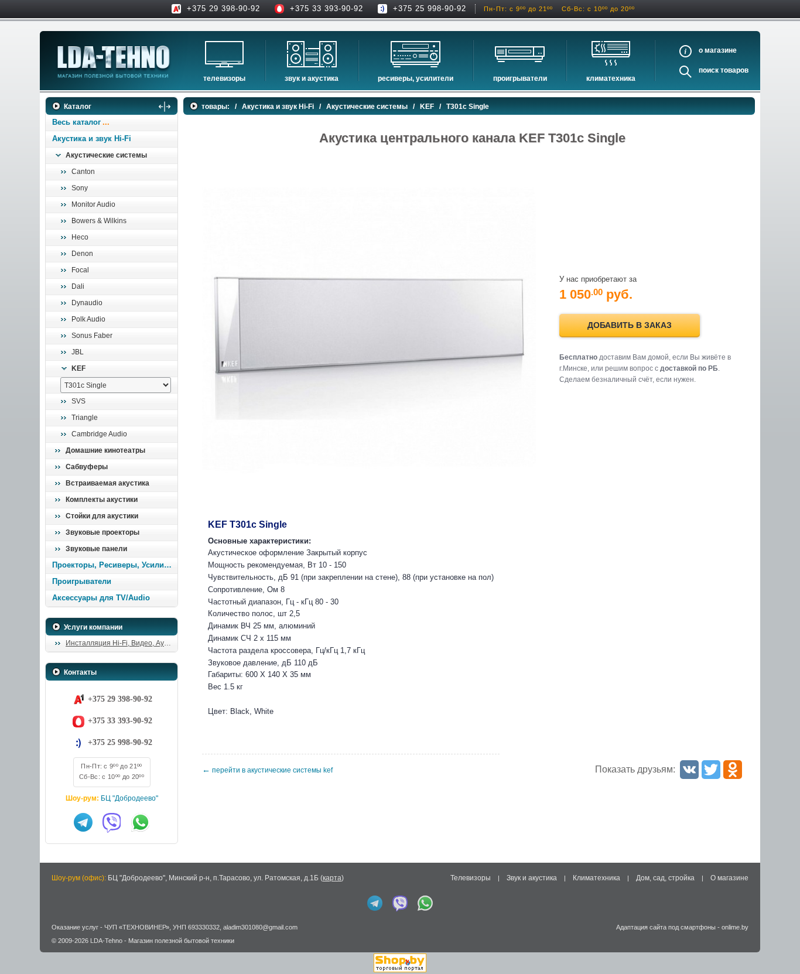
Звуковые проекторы (102, 532)
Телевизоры (224, 78)
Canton (83, 172)
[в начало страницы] (776, 938)
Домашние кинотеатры (105, 450)
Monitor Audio (93, 204)
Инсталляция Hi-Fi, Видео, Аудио (121, 643)
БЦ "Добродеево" (129, 798)
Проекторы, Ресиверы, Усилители (114, 565)
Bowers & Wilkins (99, 221)
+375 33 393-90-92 (326, 8)
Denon (82, 254)
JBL (77, 352)
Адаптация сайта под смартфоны (666, 927)
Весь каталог (76, 122)
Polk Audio (88, 319)
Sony (79, 188)
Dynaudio (86, 303)
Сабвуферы (87, 467)
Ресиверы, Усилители (415, 78)
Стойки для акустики (102, 516)
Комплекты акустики (102, 499)
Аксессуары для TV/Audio (101, 597)
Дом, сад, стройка (665, 878)
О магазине (729, 878)
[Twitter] (711, 769)
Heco (79, 237)
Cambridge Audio (99, 434)
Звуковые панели (96, 549)
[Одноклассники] (732, 769)
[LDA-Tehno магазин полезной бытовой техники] (113, 62)
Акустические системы (106, 155)
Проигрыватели (520, 78)
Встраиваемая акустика (107, 483)
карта (332, 878)
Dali (77, 286)
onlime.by (735, 927)
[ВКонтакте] (689, 769)
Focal (80, 270)
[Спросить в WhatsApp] (140, 822)
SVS (78, 401)
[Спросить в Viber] (111, 822)
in (56, 949)
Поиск (709, 70)
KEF (78, 368)
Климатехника (610, 78)
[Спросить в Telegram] (83, 822)
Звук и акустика (312, 78)
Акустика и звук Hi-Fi (91, 138)
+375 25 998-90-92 (429, 8)
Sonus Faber (91, 335)
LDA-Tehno (106, 940)
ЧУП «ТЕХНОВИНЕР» (136, 927)
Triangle (84, 417)
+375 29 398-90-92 (223, 8)
